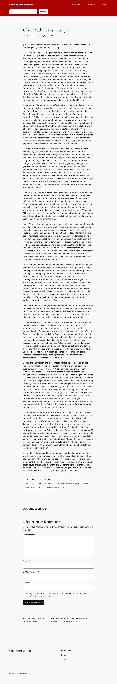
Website (27, 583)
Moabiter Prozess (45, 484)
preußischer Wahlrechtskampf (67, 484)
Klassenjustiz (74, 480)
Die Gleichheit (50, 480)
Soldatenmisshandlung (33, 488)
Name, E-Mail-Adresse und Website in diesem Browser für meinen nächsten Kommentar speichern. (56, 595)
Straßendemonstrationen (55, 488)
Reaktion (86, 484)
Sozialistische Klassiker (21, 5)
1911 (52, 36)
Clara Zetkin (36, 480)
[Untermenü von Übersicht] (83, 4)
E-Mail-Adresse (31, 572)
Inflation (63, 480)
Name (26, 561)
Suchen (43, 12)
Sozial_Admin (44, 36)
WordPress (23, 673)
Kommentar (29, 535)
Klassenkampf (30, 484)
